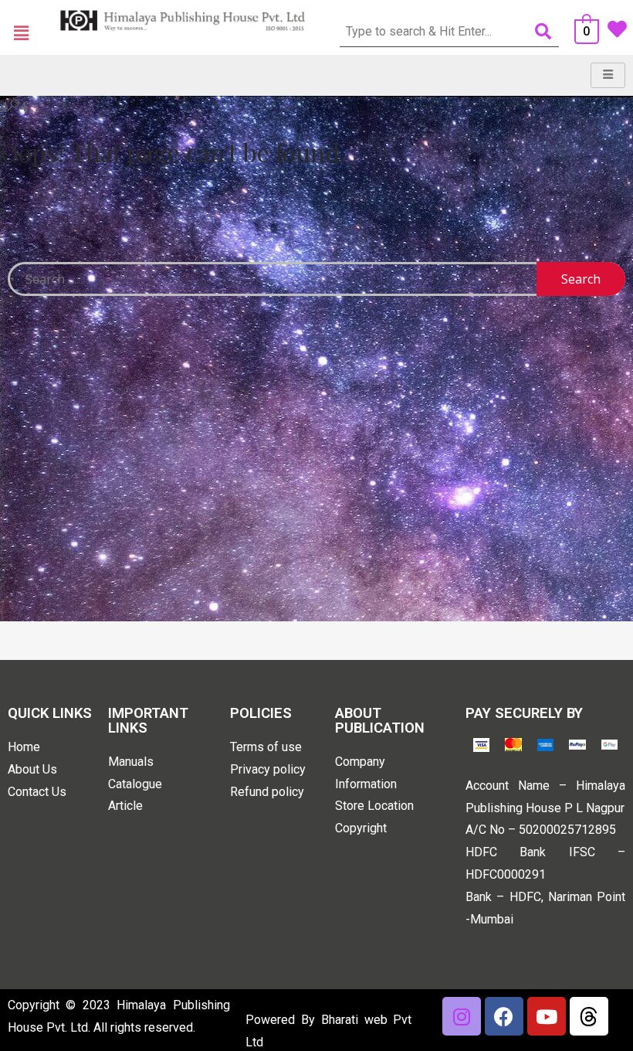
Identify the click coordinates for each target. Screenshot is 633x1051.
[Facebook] (504, 1016)
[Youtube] (546, 1016)
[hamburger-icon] (608, 75)
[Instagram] (461, 1016)
